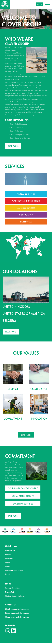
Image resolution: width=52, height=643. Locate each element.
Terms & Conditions (12, 588)
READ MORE (13, 146)
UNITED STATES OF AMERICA (24, 313)
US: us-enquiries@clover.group (17, 617)
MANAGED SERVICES (26, 208)
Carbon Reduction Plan (14, 570)
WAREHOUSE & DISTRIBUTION (26, 201)
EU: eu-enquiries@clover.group (17, 613)
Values (7, 562)
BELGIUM (9, 320)
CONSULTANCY (26, 215)
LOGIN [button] (40, 4)
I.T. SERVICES (26, 222)
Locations (9, 558)
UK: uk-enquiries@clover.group (17, 609)
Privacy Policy (10, 592)
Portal (7, 574)
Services (8, 554)
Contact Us (10, 604)
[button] (47, 4)
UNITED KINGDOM (16, 306)
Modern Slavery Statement (15, 596)
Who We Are (10, 550)
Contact (8, 566)
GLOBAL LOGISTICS (26, 194)
